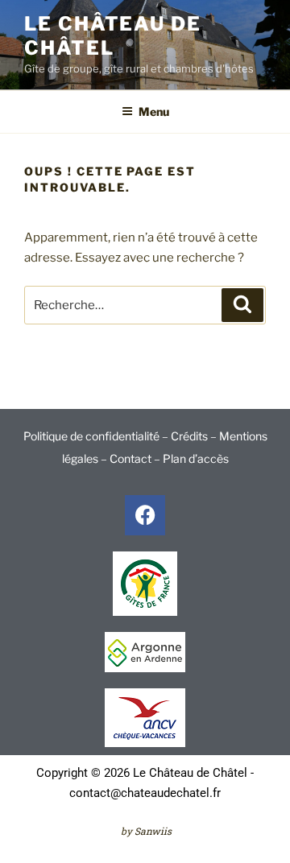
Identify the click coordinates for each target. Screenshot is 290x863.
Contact (130, 458)
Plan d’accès (196, 458)
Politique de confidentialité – (97, 436)
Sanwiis (153, 830)
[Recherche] (242, 305)
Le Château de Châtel (112, 36)
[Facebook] (145, 515)
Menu (154, 111)
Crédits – (195, 436)
